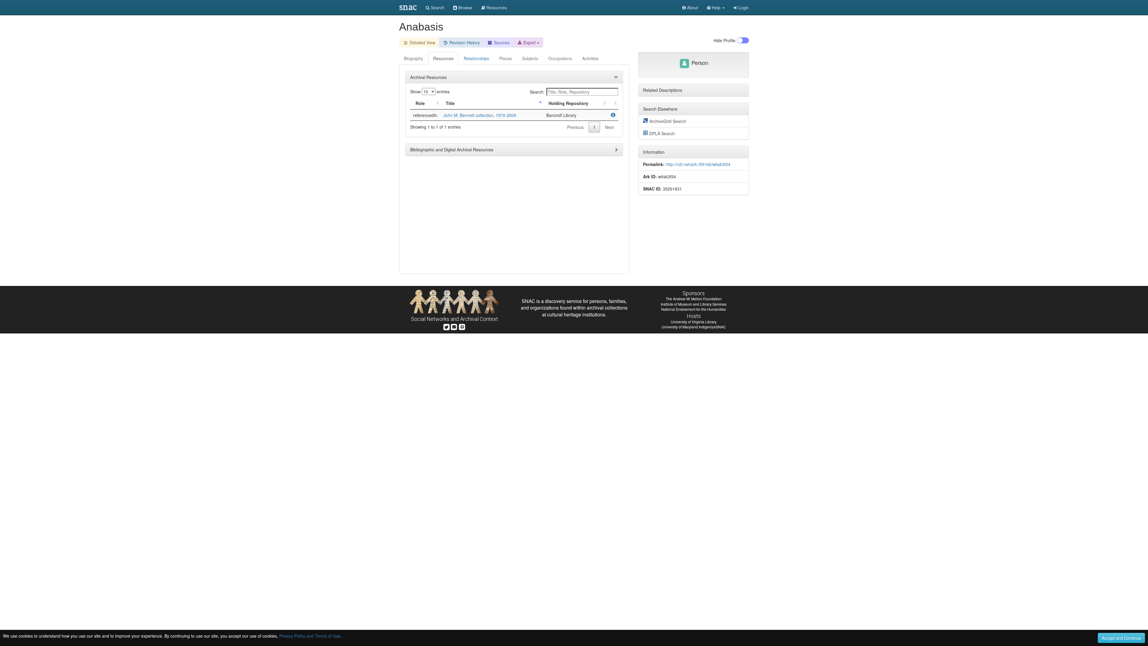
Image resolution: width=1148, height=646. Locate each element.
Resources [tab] (443, 58)
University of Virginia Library (694, 321)
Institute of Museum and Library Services (693, 304)
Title (450, 103)
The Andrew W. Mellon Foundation (694, 298)
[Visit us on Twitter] (446, 326)
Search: (537, 92)
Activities (590, 58)
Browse (464, 7)
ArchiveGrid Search (667, 121)
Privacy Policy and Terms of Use (309, 636)
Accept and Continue (1121, 638)
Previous (575, 127)
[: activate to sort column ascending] (612, 103)
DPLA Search (662, 133)
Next (609, 127)
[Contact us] (454, 326)
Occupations (560, 58)
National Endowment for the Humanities (693, 309)
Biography (413, 58)
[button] (716, 7)
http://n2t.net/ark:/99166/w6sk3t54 (698, 164)
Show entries (430, 92)
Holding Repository (568, 103)
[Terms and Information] (462, 326)
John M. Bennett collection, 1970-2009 (479, 115)
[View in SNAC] (613, 115)
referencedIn (425, 115)
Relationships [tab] (476, 58)
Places (505, 58)
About (692, 7)
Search (437, 7)
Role (420, 103)
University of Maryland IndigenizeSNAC (694, 326)
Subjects (530, 58)
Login (743, 7)
